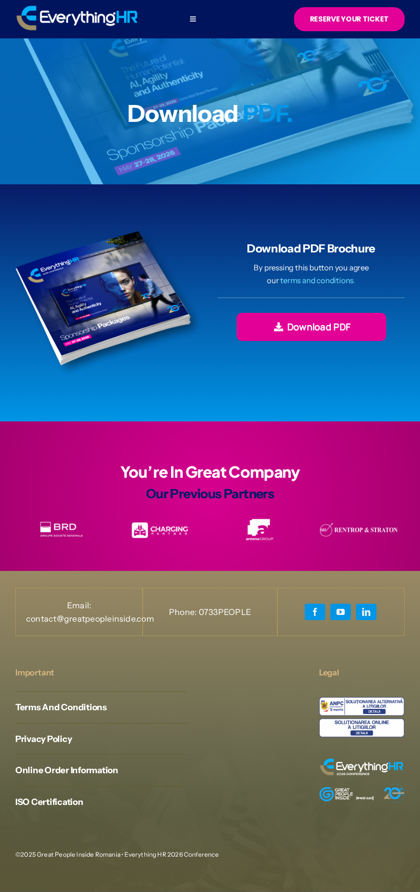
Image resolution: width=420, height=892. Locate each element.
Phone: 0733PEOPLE (210, 612)
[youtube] (340, 612)
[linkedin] (366, 612)
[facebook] (315, 612)
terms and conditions (316, 280)
